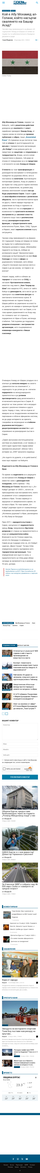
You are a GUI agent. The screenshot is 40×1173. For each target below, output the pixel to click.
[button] (3, 2)
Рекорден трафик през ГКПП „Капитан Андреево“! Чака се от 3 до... (25, 1052)
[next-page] (6, 713)
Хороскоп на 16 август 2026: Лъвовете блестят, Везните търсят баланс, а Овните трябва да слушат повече (23, 926)
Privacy (30, 1167)
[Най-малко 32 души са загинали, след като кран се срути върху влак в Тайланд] (7, 677)
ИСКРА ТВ (5, 1025)
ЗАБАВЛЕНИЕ (9, 949)
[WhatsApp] (35, 46)
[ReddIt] (25, 46)
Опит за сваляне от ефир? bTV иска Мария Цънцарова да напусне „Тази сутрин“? (25, 706)
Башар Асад (6, 625)
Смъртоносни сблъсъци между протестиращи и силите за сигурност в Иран (25, 686)
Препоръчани (6, 10)
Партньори (19, 1165)
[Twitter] (14, 46)
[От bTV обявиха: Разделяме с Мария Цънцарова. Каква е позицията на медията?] (7, 696)
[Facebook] (9, 46)
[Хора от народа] (20, 964)
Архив (17, 1167)
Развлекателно (6, 976)
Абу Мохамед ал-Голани (22, 623)
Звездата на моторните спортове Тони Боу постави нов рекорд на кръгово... (19, 1031)
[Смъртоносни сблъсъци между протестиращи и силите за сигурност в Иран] (7, 687)
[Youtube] (26, 1158)
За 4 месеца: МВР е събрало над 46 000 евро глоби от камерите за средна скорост (20, 886)
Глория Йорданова (7, 40)
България (5, 668)
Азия (33, 623)
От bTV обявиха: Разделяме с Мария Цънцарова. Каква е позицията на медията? (25, 696)
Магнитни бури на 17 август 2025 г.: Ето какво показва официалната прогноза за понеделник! (23, 938)
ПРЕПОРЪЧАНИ (10, 998)
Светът (13, 10)
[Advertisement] (20, 99)
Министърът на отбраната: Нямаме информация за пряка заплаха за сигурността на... (24, 1063)
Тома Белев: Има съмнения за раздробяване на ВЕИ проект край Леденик (24, 914)
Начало (6, 1165)
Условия (32, 1165)
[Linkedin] (19, 46)
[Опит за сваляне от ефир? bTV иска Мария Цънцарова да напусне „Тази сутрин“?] (7, 706)
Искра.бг (4, 982)
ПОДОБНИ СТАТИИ (9, 645)
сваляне (14, 625)
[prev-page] (3, 713)
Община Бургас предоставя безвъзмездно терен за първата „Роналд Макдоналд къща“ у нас (18, 813)
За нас (12, 1165)
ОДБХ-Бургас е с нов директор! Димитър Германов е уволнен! (18, 853)
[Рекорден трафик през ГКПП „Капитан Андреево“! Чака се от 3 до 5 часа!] (7, 1052)
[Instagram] (17, 1158)
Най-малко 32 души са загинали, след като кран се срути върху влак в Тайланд (25, 677)
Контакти (23, 1167)
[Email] (30, 46)
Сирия (22, 625)
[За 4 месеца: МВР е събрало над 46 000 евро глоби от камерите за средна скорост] (20, 873)
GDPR (26, 1165)
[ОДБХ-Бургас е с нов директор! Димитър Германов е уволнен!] (20, 837)
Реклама (10, 1167)
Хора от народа (9, 980)
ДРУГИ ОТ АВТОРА (23, 645)
